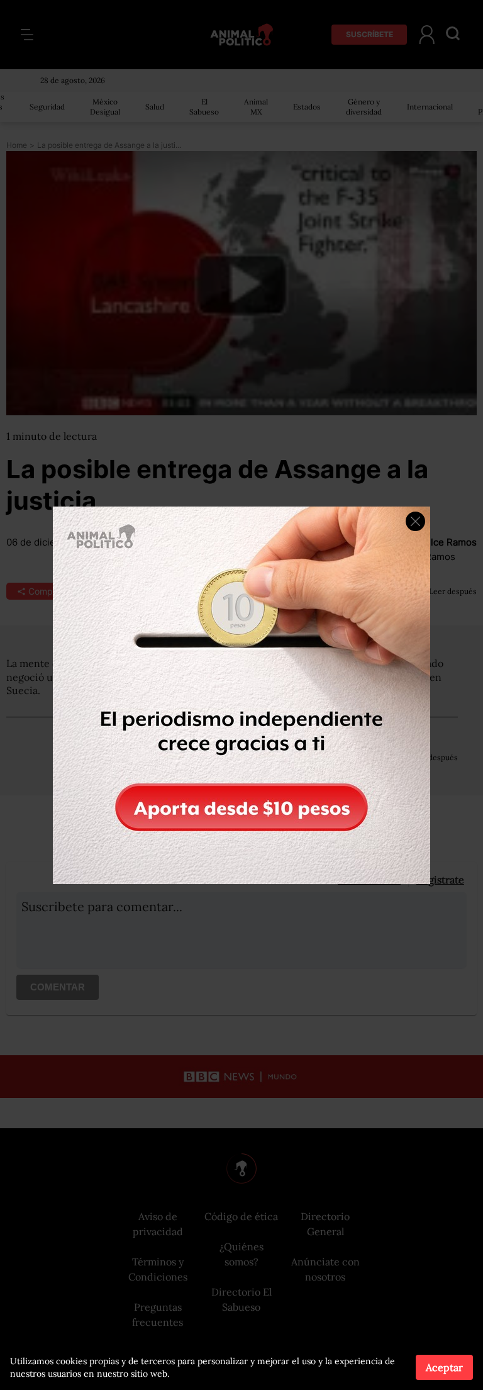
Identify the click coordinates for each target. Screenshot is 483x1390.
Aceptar (444, 1367)
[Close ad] (415, 521)
